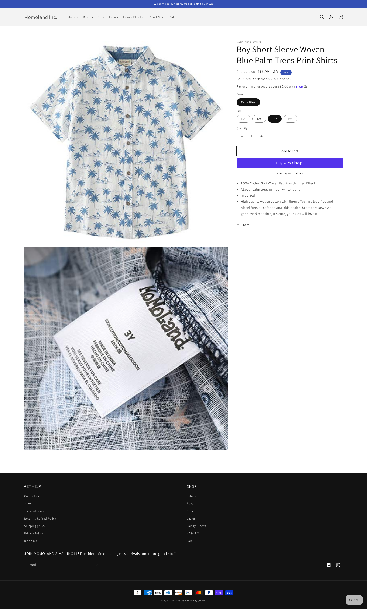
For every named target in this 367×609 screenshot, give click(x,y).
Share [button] (245, 225)
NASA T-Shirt (195, 533)
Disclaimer (31, 541)
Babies (191, 496)
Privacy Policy (33, 533)
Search (29, 503)
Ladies (191, 518)
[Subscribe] (96, 565)
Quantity (242, 128)
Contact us (31, 496)
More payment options (290, 173)
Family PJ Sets (196, 526)
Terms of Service (35, 511)
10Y (243, 119)
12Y (259, 119)
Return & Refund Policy (40, 518)
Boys (190, 503)
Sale (189, 541)
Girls (190, 511)
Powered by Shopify (195, 600)
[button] (71, 17)
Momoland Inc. (177, 600)
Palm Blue (248, 102)
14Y (274, 119)
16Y (290, 119)
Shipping (258, 78)
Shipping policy (34, 526)
